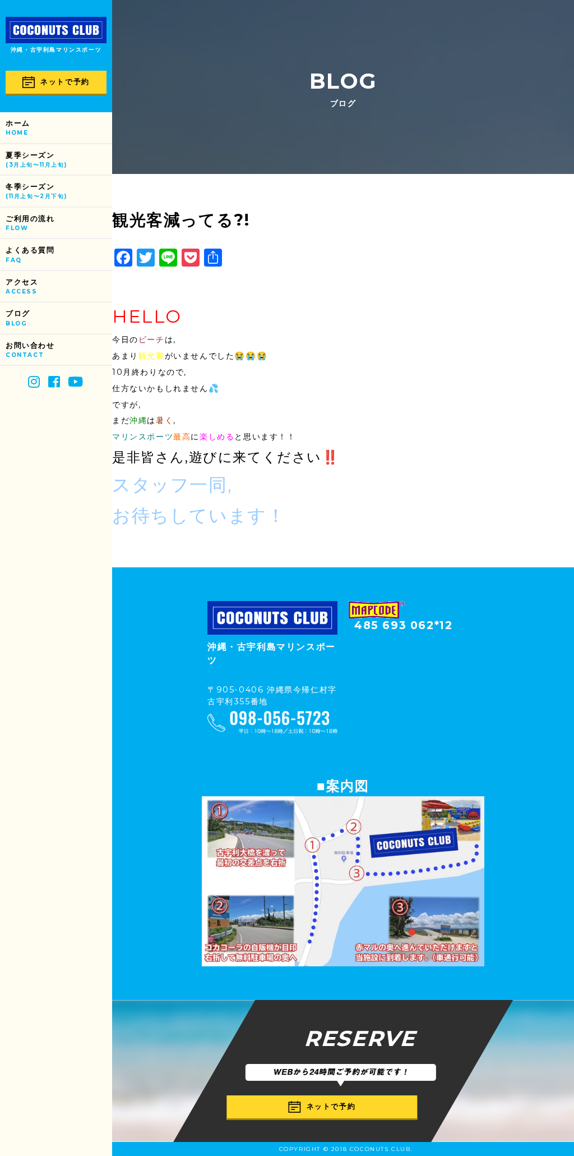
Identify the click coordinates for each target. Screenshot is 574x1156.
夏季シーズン (36, 159)
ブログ (18, 318)
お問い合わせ (30, 350)
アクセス (22, 286)
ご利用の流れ (30, 223)
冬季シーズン (36, 191)
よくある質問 (30, 254)
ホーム (18, 127)
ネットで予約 (65, 81)
